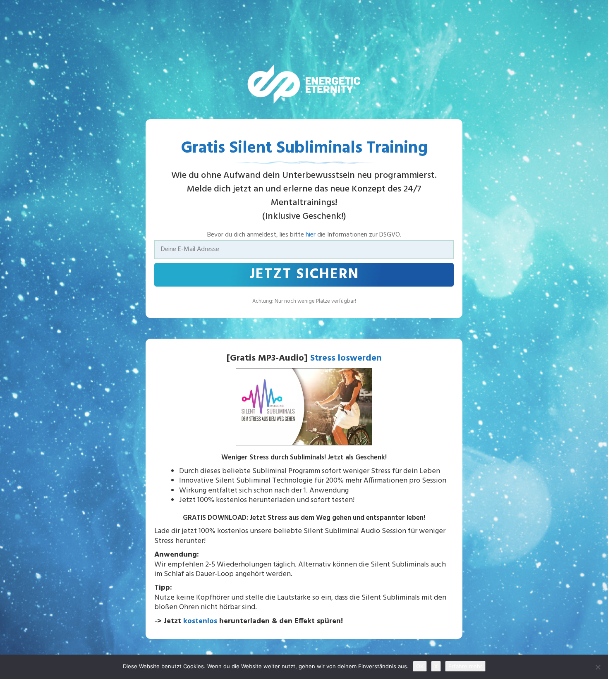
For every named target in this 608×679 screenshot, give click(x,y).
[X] (598, 667)
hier (311, 235)
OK (420, 666)
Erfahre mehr (465, 666)
